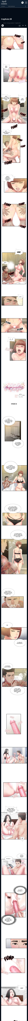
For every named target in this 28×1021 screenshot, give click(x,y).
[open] (26, 2)
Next (25, 25)
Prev (23, 25)
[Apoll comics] (4, 2)
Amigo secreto (10, 23)
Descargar (11, 6)
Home (4, 23)
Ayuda (3, 6)
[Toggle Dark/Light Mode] (2, 25)
